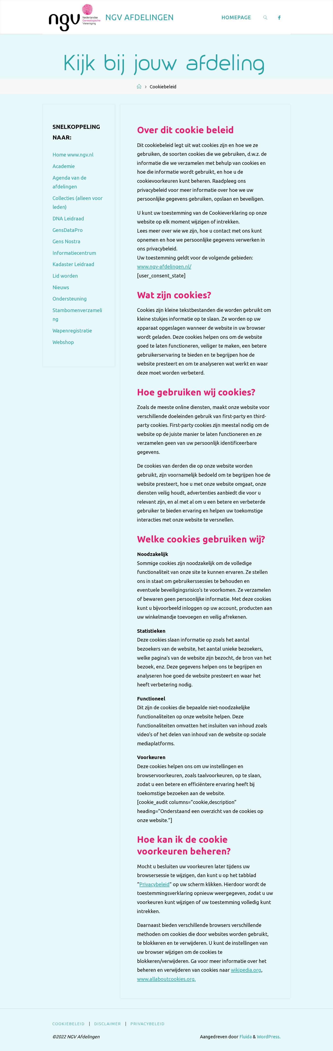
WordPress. (269, 1036)
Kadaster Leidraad (73, 264)
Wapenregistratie (72, 330)
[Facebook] (279, 17)
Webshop (63, 342)
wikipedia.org (246, 970)
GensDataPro (68, 230)
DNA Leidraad (68, 218)
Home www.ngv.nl (73, 154)
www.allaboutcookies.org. (166, 979)
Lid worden (65, 276)
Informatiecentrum (74, 253)
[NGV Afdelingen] (74, 17)
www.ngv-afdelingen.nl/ (164, 266)
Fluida (245, 1036)
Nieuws (61, 287)
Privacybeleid (154, 884)
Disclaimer (107, 1024)
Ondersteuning (70, 298)
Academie (64, 166)
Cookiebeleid (68, 1024)
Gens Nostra (66, 241)
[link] (265, 17)
